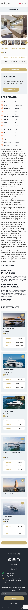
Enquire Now (11, 89)
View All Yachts (14, 542)
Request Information (14, 69)
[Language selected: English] (21, 3)
